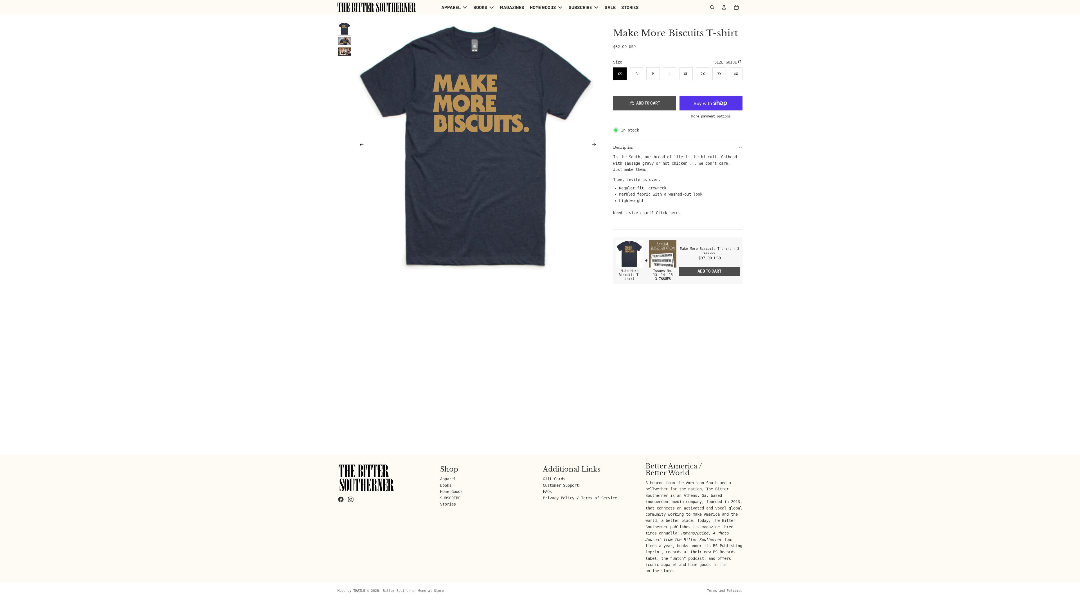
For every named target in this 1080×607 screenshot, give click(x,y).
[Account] (724, 7)
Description (623, 147)
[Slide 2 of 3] (344, 41)
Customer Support (561, 485)
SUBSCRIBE (450, 498)
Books (445, 485)
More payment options (711, 116)
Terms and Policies (724, 591)
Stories (448, 504)
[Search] (712, 7)
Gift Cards (554, 479)
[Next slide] (596, 146)
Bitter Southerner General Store (413, 591)
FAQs (547, 491)
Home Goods (451, 491)
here (673, 212)
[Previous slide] (360, 146)
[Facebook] (341, 499)
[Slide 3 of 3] (344, 51)
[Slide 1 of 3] (344, 28)
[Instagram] (350, 499)
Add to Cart (709, 271)
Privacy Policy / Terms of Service (580, 498)
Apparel (448, 479)
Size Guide (725, 62)
